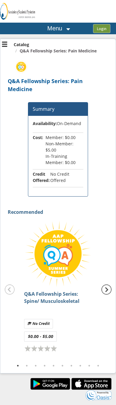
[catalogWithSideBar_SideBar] (4, 45)
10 (98, 366)
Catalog (21, 44)
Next (106, 290)
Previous (10, 290)
